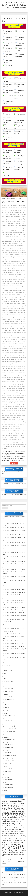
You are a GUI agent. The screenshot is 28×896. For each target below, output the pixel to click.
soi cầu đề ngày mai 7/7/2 (13, 372)
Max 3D (7, 704)
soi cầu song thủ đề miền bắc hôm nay (14, 421)
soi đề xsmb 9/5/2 (11, 439)
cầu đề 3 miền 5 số (18, 209)
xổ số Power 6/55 (9, 702)
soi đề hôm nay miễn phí (13, 433)
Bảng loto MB (8, 768)
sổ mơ (5, 790)
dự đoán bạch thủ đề (20, 278)
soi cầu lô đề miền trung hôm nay (13, 860)
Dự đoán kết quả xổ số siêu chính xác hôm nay (13, 835)
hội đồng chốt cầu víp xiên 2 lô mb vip (15, 589)
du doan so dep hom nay (15, 276)
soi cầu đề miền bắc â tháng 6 (16, 355)
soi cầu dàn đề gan (14, 332)
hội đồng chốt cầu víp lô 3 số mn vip (14, 646)
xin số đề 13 (8, 444)
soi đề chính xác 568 (13, 428)
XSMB (5, 673)
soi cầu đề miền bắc (12, 354)
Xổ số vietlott (8, 696)
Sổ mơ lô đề (7, 665)
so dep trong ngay (14, 312)
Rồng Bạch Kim (16, 850)
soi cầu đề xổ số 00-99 (13, 390)
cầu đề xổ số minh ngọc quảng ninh (10, 227)
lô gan (20, 842)
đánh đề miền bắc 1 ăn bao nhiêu (10, 294)
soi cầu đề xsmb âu (12, 408)
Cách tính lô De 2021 (13, 804)
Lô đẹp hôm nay (11, 844)
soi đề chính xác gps (11, 430)
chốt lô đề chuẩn (15, 229)
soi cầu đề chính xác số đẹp (9, 350)
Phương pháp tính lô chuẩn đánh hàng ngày (13, 848)
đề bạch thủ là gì (17, 307)
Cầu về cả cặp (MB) (10, 731)
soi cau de (19, 336)
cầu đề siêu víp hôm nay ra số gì (16, 218)
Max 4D (7, 707)
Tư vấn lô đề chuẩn (9, 668)
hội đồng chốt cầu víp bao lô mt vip (14, 600)
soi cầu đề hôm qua (12, 352)
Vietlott (6, 694)
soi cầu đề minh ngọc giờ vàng (15, 365)
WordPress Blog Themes (10, 893)
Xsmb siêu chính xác (7, 198)
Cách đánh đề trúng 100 (17, 820)
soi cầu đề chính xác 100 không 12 (14, 341)
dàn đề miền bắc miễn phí (13, 265)
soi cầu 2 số (12, 317)
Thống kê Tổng (9, 758)
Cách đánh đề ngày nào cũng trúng (13, 819)
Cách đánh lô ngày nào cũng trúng (13, 812)
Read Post (14, 463)
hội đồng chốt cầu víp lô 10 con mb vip (15, 534)
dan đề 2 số (15, 256)
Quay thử (6, 777)
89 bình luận (15, 205)
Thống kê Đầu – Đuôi (10, 755)
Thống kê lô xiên (9, 744)
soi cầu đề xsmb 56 (9, 406)
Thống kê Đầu (8, 750)
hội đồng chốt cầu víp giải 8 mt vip (14, 610)
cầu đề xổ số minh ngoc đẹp (11, 223)
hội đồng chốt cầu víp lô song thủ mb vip (14, 874)
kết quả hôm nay (8, 681)
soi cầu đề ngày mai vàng (14, 375)
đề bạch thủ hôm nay (7, 307)
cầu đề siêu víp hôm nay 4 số (17, 212)
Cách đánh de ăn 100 (12, 807)
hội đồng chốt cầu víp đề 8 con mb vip (15, 542)
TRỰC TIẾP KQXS (8, 670)
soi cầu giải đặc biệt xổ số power (17, 410)
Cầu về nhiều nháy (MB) (11, 734)
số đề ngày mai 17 (11, 861)
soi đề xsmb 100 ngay (14, 437)
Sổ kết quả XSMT (9, 688)
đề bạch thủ (23, 305)
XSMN (5, 676)
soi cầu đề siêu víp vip (12, 386)
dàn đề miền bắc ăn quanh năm (12, 259)
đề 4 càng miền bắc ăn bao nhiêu (10, 303)
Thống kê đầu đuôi (10, 739)
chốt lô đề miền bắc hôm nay (17, 232)
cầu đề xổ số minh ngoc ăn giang (10, 220)
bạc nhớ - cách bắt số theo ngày (11, 800)
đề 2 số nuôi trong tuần (11, 299)
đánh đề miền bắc (20, 292)
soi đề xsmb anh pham (12, 441)
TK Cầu (5, 724)
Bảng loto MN (8, 774)
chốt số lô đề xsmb (6, 250)
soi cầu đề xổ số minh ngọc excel (13, 392)
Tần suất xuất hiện (10, 760)
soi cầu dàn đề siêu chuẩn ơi (11, 856)
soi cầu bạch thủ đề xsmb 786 (11, 321)
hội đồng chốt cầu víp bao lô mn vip (14, 633)
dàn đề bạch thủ (14, 258)
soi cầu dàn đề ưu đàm (10, 336)
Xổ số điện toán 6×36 (10, 715)
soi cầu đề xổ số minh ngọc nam (14, 399)
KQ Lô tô (6, 766)
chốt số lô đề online (12, 249)
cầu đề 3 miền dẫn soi (18, 210)
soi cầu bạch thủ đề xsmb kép (17, 326)
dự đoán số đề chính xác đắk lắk (13, 285)
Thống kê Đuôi (8, 752)
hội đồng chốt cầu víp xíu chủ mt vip (14, 628)
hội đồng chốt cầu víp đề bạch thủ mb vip (13, 202)
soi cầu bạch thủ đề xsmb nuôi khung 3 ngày (13, 328)
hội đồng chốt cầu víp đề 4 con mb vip (15, 537)
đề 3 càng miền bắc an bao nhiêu (16, 301)
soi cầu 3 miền (13, 854)
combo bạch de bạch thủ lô (16, 254)
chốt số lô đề (13, 245)
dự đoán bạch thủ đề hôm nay (9, 279)
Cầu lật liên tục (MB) (10, 728)
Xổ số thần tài (8, 720)
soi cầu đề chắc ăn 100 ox (15, 337)
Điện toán (6, 713)
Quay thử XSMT (9, 784)
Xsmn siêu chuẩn (8, 631)
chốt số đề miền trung (13, 243)
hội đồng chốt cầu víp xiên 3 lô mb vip (15, 592)
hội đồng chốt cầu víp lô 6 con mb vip (15, 564)
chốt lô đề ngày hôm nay (11, 236)
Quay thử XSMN (9, 782)
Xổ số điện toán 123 (10, 718)
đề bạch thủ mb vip (10, 308)
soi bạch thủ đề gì (13, 316)
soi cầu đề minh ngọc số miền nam (13, 368)
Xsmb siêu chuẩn (17, 198)
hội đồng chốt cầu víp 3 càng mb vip (14, 527)
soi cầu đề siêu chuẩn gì (13, 381)
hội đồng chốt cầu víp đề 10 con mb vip (15, 545)
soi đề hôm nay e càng (10, 432)
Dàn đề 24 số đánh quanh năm (12, 829)
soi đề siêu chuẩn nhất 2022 (14, 435)
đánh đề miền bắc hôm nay (18, 296)
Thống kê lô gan (9, 742)
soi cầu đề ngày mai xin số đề (16, 377)
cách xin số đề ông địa (7, 209)
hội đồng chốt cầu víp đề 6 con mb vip (15, 540)
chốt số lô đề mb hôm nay (12, 247)
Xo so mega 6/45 (9, 699)
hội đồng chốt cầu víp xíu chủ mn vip (14, 662)
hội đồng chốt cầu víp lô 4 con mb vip (15, 561)
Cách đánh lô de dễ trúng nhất (13, 809)
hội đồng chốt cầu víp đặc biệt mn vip (15, 641)
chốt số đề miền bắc (15, 241)
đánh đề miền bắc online (8, 297)
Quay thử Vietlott (9, 787)
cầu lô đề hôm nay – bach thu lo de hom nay (14, 3)
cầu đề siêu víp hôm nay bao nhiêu (10, 214)
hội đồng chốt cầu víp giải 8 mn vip (14, 643)
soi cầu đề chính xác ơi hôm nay (18, 348)
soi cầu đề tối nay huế (14, 388)
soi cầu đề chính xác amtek (13, 346)
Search (5, 508)
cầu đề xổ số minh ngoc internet (17, 225)
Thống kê (7, 710)
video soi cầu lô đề (13, 442)
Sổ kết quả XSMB (9, 686)
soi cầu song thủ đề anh (16, 417)
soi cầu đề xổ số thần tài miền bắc (15, 403)
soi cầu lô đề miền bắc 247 (8, 412)
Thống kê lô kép (9, 747)
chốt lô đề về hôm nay (10, 238)
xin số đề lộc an (14, 446)
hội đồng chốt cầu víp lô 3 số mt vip (14, 612)
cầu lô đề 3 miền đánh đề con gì (18, 825)
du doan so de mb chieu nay (16, 274)
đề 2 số (16, 297)
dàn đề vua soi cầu (16, 268)
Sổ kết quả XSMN (9, 691)
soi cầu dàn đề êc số (8, 858)
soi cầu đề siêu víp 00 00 (16, 383)
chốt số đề (7, 239)
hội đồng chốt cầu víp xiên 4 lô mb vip (15, 595)
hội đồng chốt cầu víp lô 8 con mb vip (15, 569)
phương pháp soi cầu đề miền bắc (13, 310)
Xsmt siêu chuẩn (8, 598)
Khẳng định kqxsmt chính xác (12, 842)
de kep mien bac (17, 270)
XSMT (5, 678)
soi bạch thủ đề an (12, 314)
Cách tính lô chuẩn (10, 804)
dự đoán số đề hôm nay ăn (16, 288)
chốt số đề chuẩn (14, 239)
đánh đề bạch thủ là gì (9, 292)
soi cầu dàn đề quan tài (12, 334)
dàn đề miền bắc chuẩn (16, 261)
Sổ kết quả (6, 684)
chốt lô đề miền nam (7, 234)
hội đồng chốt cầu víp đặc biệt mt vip (15, 607)
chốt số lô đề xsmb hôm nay (18, 250)
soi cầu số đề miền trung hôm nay (13, 415)
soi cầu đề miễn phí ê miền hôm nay (15, 359)
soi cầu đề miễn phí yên (8, 361)
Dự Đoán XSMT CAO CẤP (14, 831)
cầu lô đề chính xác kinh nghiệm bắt (9, 827)
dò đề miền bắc (16, 272)
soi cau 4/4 (18, 317)
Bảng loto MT (8, 771)
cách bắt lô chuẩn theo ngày (13, 801)
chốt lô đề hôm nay (14, 230)
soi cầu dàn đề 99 (16, 330)
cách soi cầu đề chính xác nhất (17, 207)
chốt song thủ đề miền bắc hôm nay (11, 252)
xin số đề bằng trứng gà (17, 444)
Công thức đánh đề (11, 824)
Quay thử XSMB (9, 779)
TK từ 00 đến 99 (9, 763)
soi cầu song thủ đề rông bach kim (10, 423)
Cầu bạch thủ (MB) (10, 726)
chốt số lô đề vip (21, 249)
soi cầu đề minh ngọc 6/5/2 (10, 363)
